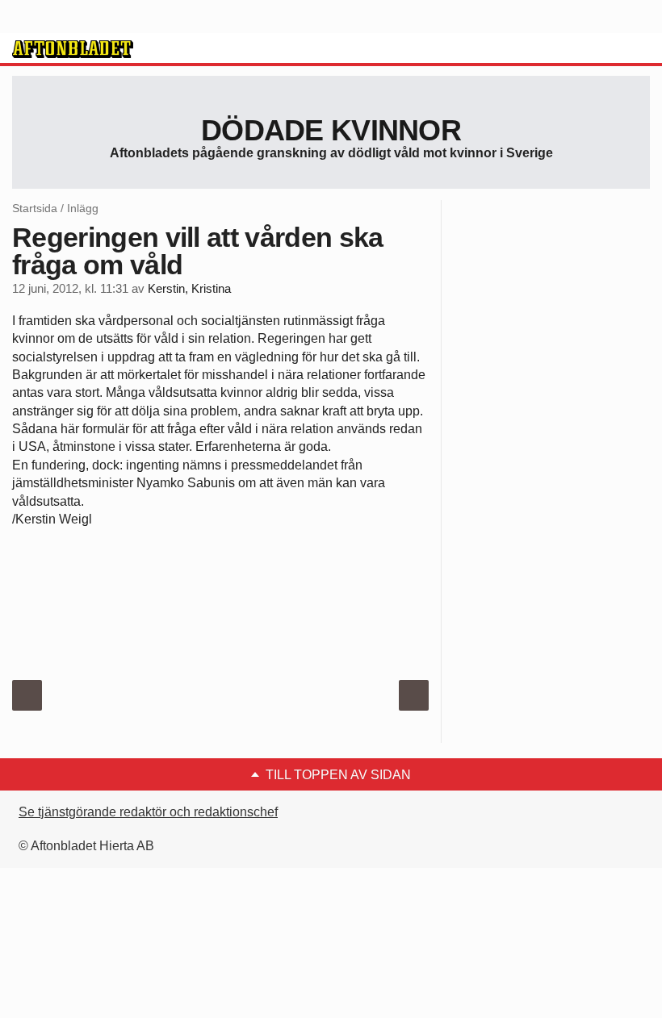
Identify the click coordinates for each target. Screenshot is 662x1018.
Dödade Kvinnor (331, 130)
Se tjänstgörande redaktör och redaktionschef (148, 812)
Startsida (34, 208)
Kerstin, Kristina (189, 288)
